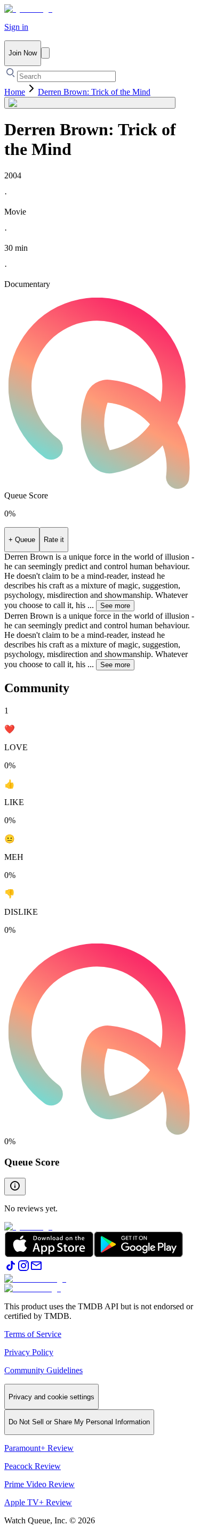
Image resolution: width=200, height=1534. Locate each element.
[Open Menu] (45, 53)
